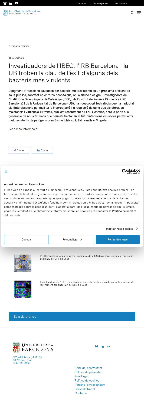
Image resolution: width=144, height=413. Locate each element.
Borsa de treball (85, 389)
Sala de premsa (101, 3)
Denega (26, 239)
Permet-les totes (118, 239)
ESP (119, 8)
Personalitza (70, 239)
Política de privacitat (88, 372)
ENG (125, 8)
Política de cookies (124, 210)
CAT (114, 8)
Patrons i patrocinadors (90, 384)
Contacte (81, 3)
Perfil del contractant (88, 368)
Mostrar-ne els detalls (119, 228)
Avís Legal (81, 376)
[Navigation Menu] (139, 12)
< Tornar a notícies (19, 46)
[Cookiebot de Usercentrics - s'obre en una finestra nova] (124, 171)
